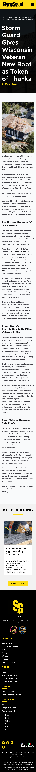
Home (5, 17)
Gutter (7, 727)
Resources (13, 17)
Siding (4, 653)
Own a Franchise (8, 691)
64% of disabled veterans (19, 252)
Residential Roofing (9, 643)
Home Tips (9, 724)
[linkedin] (12, 742)
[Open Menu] (32, 4)
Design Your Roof (9, 708)
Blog (7, 715)
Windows (5, 656)
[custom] (3, 742)
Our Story (6, 672)
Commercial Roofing (10, 646)
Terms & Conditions (23, 757)
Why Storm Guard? (9, 675)
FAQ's (4, 704)
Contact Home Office (10, 678)
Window (8, 730)
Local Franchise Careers (11, 695)
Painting (5, 659)
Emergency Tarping (9, 662)
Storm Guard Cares (9, 682)
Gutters (5, 649)
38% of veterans (8, 271)
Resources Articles (9, 711)
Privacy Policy (10, 757)
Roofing (8, 718)
